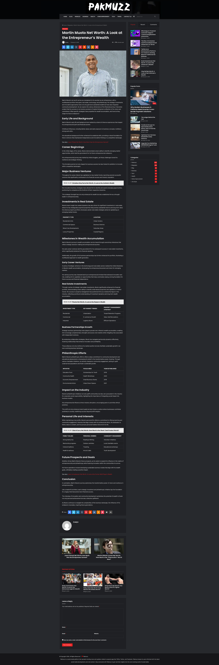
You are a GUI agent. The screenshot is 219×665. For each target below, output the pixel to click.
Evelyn (66, 42)
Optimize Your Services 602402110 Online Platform (148, 136)
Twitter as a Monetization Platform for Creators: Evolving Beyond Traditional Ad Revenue (148, 52)
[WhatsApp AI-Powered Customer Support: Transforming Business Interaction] (135, 33)
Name (64, 627)
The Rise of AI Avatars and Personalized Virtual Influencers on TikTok (149, 42)
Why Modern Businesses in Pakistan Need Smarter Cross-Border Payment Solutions (143, 109)
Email (64, 633)
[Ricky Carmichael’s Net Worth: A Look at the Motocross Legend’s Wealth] (71, 578)
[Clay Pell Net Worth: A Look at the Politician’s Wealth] (135, 73)
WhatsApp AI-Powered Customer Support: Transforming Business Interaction (148, 33)
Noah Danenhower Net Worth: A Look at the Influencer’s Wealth (148, 62)
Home (65, 16)
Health (93, 16)
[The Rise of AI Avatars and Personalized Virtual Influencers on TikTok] (135, 43)
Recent (143, 24)
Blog (70, 16)
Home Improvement (103, 16)
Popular (133, 24)
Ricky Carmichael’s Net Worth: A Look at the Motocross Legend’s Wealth (71, 587)
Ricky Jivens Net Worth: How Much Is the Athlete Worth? (92, 588)
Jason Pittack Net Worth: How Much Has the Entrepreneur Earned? (88, 142)
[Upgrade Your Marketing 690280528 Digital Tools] (135, 145)
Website (96, 633)
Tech (113, 16)
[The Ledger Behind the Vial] (135, 119)
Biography (70, 25)
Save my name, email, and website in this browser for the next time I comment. (85, 640)
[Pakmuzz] (110, 7)
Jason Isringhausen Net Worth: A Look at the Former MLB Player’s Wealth (90, 474)
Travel (119, 16)
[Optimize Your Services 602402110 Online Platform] (135, 137)
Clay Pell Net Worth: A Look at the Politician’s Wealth (148, 73)
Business (85, 16)
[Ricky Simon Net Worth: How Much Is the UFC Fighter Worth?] (114, 578)
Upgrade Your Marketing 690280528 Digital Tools (149, 144)
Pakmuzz (77, 16)
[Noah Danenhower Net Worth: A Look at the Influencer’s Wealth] (135, 64)
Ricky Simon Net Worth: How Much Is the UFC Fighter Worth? (113, 587)
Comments (153, 24)
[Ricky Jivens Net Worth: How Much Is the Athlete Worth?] (92, 579)
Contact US (127, 16)
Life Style (134, 181)
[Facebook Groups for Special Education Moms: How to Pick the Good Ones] (135, 127)
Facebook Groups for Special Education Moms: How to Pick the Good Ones (148, 127)
